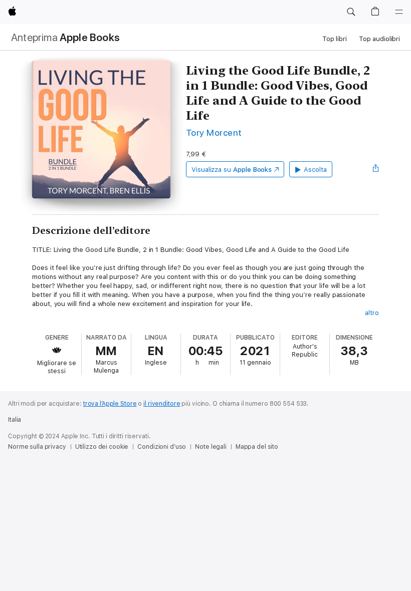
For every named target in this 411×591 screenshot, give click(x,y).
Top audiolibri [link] (379, 39)
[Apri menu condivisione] (375, 169)
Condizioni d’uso (161, 446)
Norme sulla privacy (37, 446)
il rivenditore (161, 403)
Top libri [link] (334, 39)
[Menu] (399, 12)
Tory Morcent (214, 132)
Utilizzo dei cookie (102, 446)
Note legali (211, 446)
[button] (351, 12)
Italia (14, 419)
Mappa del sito (257, 446)
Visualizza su (231, 169)
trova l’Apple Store (110, 403)
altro (372, 313)
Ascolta (315, 169)
